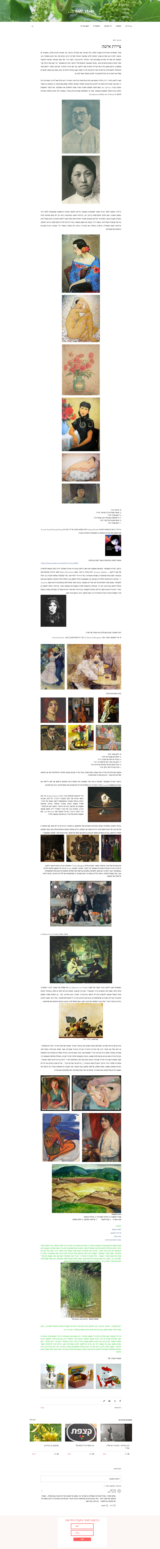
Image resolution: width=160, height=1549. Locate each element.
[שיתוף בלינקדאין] (109, 1401)
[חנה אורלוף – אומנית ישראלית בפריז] (116, 1432)
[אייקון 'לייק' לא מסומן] (114, 1505)
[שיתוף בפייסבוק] (120, 1401)
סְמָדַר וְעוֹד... (81, 10)
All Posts (128, 26)
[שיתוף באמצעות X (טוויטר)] (115, 1401)
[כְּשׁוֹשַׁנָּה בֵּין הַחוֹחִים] (45, 1432)
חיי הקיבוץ (108, 26)
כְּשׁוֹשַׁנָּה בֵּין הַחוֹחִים (51, 1445)
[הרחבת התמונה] (81, 126)
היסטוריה (96, 26)
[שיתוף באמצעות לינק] (104, 1401)
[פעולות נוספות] (42, 1491)
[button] (32, 26)
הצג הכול (33, 1420)
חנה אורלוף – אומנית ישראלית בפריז (117, 1446)
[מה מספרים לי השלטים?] (81, 1433)
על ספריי (125, 17)
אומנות (118, 26)
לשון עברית (85, 26)
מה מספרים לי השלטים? (85, 1445)
